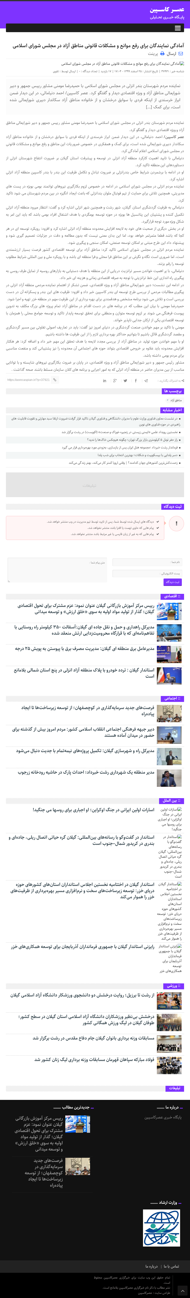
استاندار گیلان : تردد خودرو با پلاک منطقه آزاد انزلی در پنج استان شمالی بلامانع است (84, 673)
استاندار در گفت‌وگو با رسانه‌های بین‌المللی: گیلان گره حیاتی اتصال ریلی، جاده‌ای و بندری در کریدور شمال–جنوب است (81, 841)
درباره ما (151, 1266)
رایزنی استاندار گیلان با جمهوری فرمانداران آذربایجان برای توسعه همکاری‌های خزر (82, 947)
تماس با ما (171, 1266)
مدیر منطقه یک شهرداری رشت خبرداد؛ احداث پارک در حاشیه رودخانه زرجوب (86, 772)
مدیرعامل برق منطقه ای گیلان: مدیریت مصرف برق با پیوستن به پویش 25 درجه (84, 649)
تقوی (56, 71)
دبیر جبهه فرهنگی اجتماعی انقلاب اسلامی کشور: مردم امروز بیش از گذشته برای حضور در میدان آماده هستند (83, 732)
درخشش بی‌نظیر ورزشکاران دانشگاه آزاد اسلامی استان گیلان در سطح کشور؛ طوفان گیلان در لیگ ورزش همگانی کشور (86, 1020)
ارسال (171, 53)
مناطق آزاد (176, 400)
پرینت (154, 53)
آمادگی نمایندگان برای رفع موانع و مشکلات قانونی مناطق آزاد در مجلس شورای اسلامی (98, 46)
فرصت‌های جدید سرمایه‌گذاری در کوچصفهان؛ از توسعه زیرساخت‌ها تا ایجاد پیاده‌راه (87, 711)
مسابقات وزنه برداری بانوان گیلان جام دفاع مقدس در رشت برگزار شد (93, 1038)
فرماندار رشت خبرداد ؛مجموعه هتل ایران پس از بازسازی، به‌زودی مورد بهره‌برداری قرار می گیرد (120, 447)
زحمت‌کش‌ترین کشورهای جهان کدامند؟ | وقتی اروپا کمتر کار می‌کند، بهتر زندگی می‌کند (123, 463)
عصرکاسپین (145, 1293)
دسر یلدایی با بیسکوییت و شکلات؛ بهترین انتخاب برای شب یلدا (138, 455)
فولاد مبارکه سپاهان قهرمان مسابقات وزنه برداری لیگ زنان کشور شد (94, 1060)
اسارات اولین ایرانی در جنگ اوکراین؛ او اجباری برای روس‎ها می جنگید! (93, 810)
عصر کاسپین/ (173, 137)
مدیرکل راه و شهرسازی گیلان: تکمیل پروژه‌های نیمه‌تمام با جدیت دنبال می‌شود (85, 751)
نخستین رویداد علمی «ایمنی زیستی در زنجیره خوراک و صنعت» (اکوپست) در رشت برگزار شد (120, 432)
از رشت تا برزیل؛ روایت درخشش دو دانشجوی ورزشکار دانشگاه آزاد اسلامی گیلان (82, 995)
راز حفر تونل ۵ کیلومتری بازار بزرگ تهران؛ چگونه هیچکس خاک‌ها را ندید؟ (132, 440)
